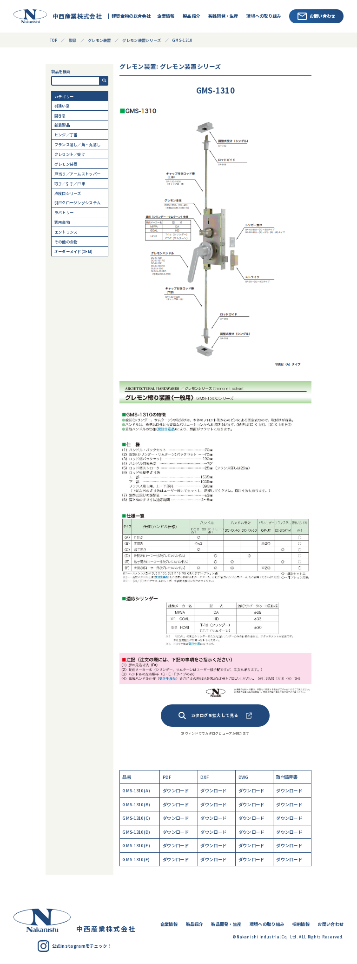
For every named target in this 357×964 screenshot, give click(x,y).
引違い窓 (62, 105)
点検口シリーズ (67, 193)
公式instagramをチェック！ (82, 946)
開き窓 (60, 115)
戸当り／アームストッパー (77, 173)
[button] (104, 81)
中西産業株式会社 (75, 16)
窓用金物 (62, 222)
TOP (53, 40)
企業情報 (165, 16)
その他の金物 (66, 241)
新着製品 (62, 124)
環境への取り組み (263, 16)
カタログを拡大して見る (214, 715)
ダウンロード (176, 790)
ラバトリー (63, 212)
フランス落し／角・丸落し (77, 144)
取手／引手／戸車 (69, 183)
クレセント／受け (69, 154)
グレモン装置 (66, 164)
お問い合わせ (323, 16)
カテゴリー (63, 96)
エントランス (66, 231)
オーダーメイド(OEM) (73, 251)
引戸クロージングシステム (77, 202)
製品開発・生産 (223, 16)
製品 (73, 40)
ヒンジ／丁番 (66, 134)
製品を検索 (60, 71)
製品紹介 (191, 16)
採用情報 (301, 924)
